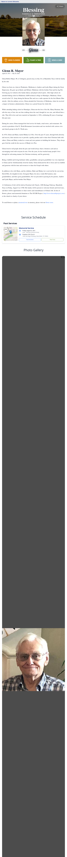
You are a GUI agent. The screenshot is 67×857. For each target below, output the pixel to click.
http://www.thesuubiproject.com (54, 193)
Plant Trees (52, 239)
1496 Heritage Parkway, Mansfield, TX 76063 (35, 236)
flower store (49, 202)
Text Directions (30, 239)
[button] (11, 232)
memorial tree (23, 202)
